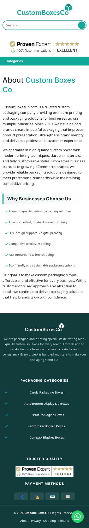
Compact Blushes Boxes (47, 437)
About (24, 521)
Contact (63, 521)
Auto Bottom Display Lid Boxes (46, 403)
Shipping (49, 521)
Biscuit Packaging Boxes (46, 415)
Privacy (36, 521)
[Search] (81, 25)
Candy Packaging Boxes (47, 392)
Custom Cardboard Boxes (46, 426)
